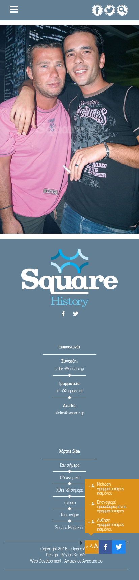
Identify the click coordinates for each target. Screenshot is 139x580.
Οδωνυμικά (69, 478)
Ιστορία (69, 503)
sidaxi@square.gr (70, 369)
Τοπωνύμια (69, 515)
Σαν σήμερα (69, 465)
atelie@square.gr (69, 413)
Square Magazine (69, 527)
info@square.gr (69, 391)
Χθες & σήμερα (69, 490)
